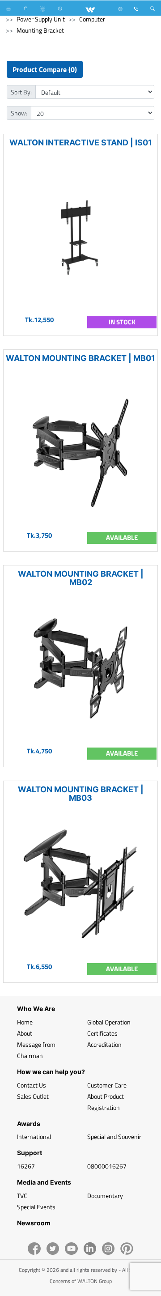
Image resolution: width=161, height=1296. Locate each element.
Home (25, 1022)
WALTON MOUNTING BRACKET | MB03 (81, 794)
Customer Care (107, 1085)
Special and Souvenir (114, 1136)
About (24, 1033)
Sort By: (21, 92)
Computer (92, 19)
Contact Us (31, 1085)
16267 (26, 1166)
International (34, 1136)
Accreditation (104, 1044)
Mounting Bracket (40, 30)
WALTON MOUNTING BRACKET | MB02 (81, 578)
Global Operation (109, 1022)
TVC (22, 1195)
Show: (19, 113)
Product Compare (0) (45, 69)
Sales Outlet (33, 1096)
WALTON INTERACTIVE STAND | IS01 (80, 142)
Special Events (36, 1206)
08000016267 (107, 1166)
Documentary (105, 1195)
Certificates (102, 1033)
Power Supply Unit (41, 19)
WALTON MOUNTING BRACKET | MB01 (80, 358)
